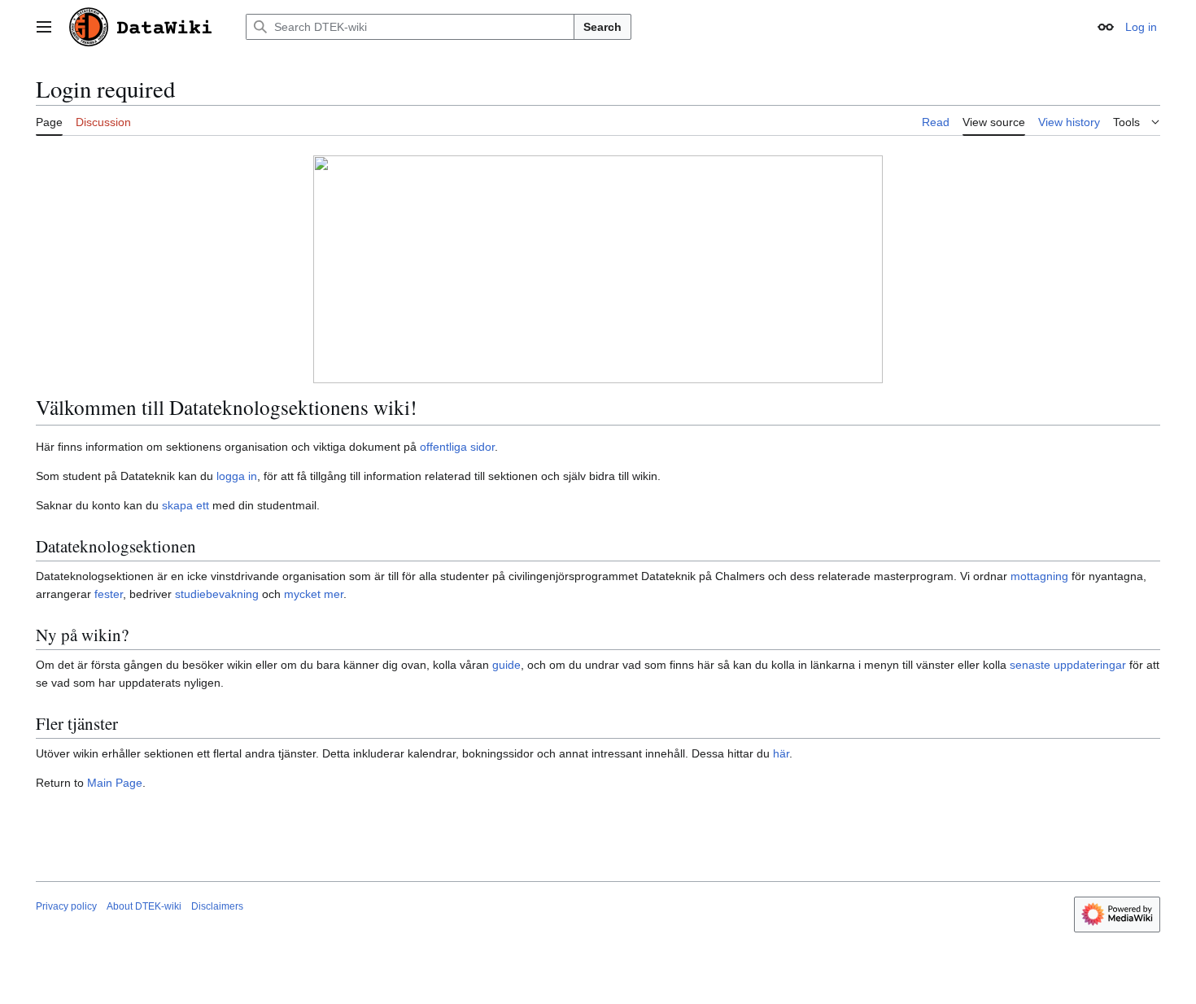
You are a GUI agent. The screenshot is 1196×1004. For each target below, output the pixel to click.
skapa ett (185, 505)
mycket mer (313, 593)
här (781, 753)
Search (602, 26)
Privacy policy (66, 906)
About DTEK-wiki (144, 906)
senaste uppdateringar (1068, 664)
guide (506, 664)
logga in (236, 475)
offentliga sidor (457, 446)
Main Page (114, 782)
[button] (44, 27)
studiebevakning (217, 593)
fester (108, 593)
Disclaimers (217, 906)
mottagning (1039, 576)
